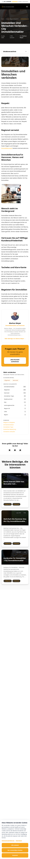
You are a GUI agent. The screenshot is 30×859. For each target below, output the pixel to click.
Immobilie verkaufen (9, 431)
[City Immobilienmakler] (8, 6)
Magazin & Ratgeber (9, 422)
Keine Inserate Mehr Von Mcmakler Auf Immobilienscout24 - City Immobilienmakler (14, 482)
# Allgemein (8, 504)
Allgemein (7, 380)
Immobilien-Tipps (8, 427)
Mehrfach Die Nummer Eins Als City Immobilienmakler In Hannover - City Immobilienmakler (15, 520)
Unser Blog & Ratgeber (12, 19)
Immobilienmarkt (6, 148)
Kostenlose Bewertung (9, 429)
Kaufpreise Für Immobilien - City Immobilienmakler (15, 559)
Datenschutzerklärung (8, 840)
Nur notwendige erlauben (15, 850)
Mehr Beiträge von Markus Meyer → (15, 338)
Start (2, 19)
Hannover (15, 380)
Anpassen (15, 855)
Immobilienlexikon (8, 424)
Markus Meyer (23, 36)
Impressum (19, 840)
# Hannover (16, 504)
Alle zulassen (15, 845)
